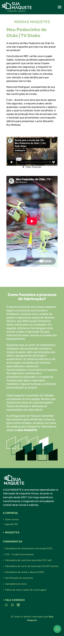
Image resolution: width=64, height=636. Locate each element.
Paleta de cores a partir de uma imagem (26, 590)
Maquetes (12, 532)
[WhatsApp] (5, 605)
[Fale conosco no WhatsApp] (57, 629)
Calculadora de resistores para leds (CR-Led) (28, 560)
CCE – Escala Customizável (19, 554)
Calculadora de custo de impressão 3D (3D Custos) (31, 566)
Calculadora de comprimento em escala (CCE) (28, 548)
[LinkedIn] (17, 605)
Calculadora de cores (16, 584)
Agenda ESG (11, 524)
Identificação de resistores (19, 578)
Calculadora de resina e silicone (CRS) (24, 572)
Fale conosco (15, 599)
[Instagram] (11, 605)
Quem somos (12, 519)
